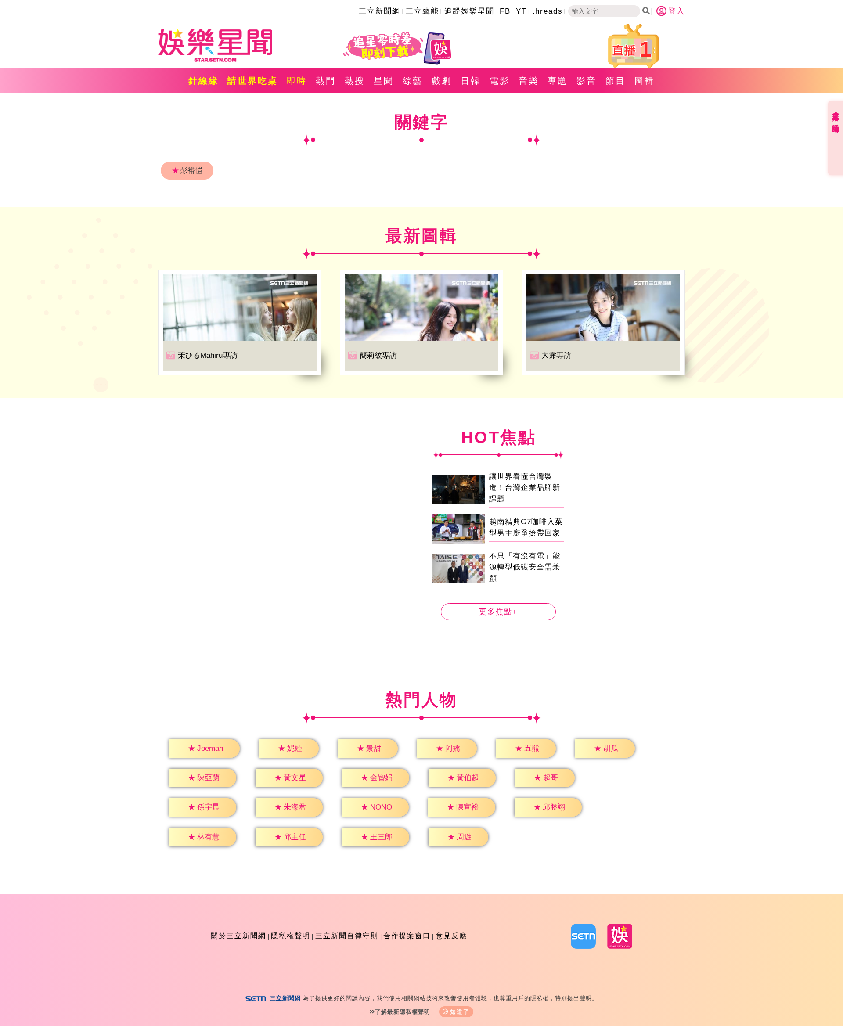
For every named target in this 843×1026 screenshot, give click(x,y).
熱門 (326, 81)
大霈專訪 (556, 355)
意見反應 (451, 936)
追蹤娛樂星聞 (469, 11)
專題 (558, 81)
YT (521, 11)
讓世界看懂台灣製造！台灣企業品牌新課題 (524, 487)
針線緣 (203, 81)
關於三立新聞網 (238, 936)
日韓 (471, 81)
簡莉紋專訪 (378, 355)
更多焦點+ (498, 612)
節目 (615, 81)
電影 (500, 81)
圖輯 (644, 81)
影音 (586, 81)
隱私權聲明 (290, 936)
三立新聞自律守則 (346, 936)
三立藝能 (422, 11)
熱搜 (355, 81)
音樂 (529, 81)
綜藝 (413, 81)
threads (547, 11)
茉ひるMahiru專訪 (208, 355)
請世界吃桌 (252, 81)
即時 (297, 81)
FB (505, 11)
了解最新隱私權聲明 (402, 1011)
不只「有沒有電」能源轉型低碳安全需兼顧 (524, 567)
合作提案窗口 (407, 936)
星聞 (384, 81)
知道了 (460, 1011)
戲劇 (442, 81)
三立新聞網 (379, 11)
